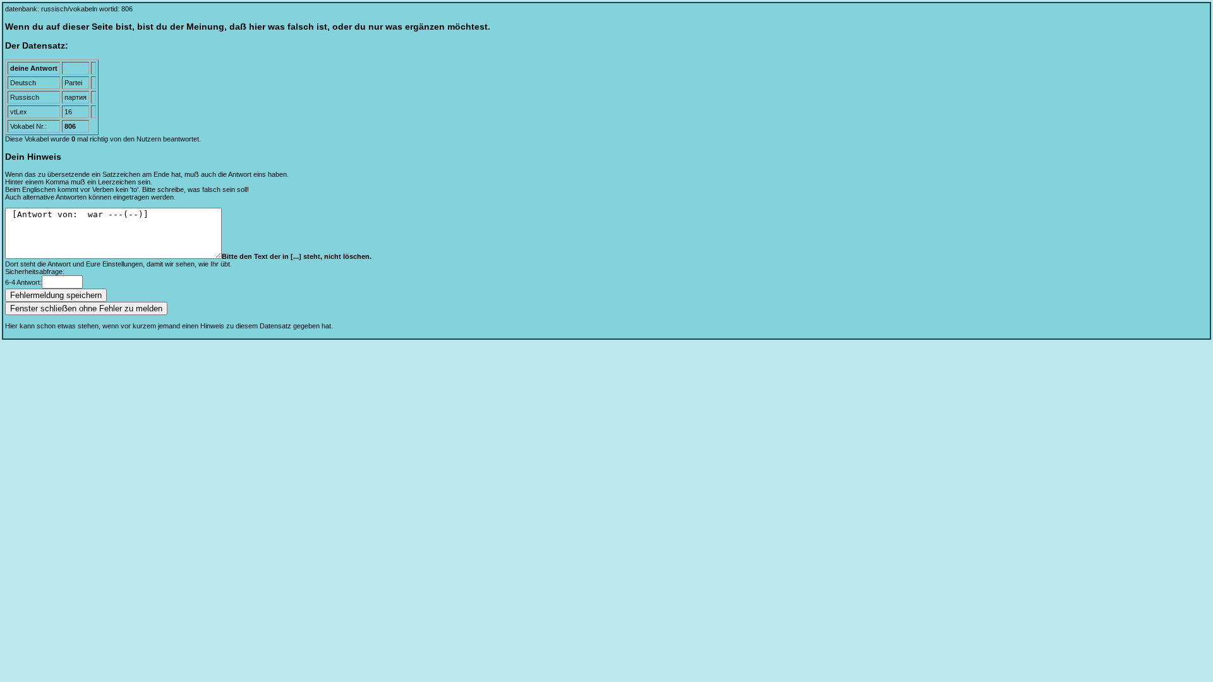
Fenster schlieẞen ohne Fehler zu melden (86, 308)
